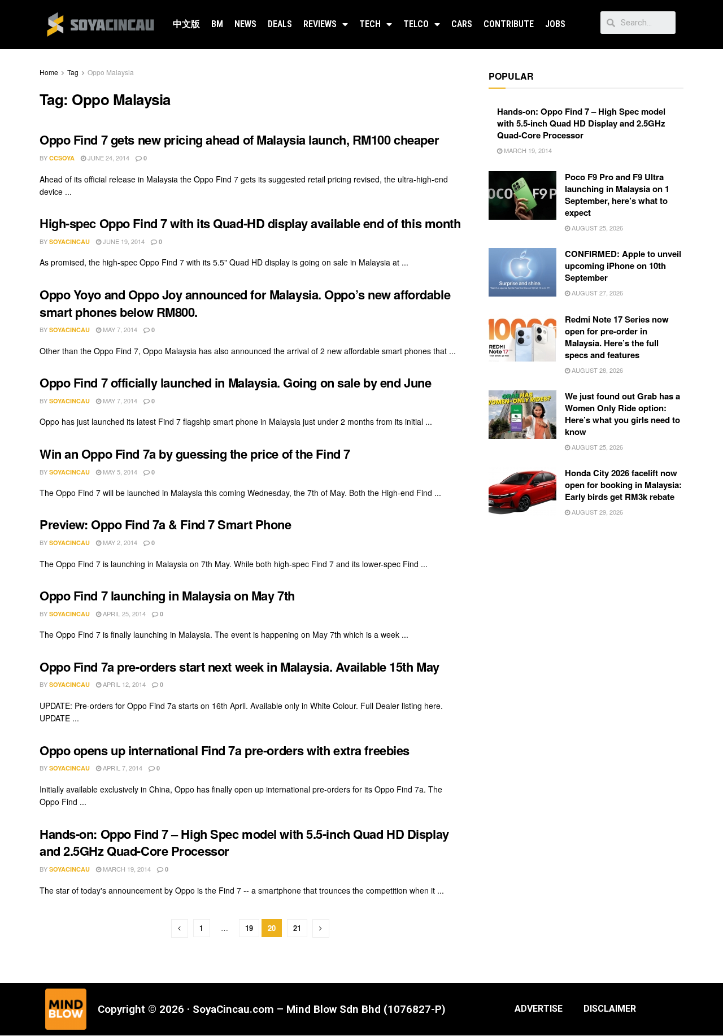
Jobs (555, 24)
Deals (280, 24)
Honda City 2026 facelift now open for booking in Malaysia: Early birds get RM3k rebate (623, 485)
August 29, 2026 (596, 511)
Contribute (509, 24)
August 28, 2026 (596, 370)
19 (249, 927)
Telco (416, 24)
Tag (73, 72)
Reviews (320, 24)
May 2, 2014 (119, 542)
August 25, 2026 (596, 227)
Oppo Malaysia (111, 72)
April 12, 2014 (123, 684)
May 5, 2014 (119, 471)
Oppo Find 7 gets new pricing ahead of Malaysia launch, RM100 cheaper (239, 139)
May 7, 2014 (119, 329)
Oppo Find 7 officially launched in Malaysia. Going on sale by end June (235, 382)
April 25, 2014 (123, 613)
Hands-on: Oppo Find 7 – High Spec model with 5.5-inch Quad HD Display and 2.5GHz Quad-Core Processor (244, 842)
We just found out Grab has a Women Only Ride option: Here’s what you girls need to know (622, 414)
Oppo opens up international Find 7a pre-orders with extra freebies (225, 750)
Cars (461, 24)
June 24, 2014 (107, 157)
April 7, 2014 (121, 767)
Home (49, 72)
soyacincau (69, 241)
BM (217, 24)
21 (297, 927)
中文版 (186, 24)
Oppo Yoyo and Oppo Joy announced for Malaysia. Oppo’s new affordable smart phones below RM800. (245, 303)
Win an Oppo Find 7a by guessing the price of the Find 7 (195, 454)
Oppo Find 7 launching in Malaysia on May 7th (167, 595)
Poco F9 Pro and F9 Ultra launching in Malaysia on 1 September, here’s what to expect (617, 195)
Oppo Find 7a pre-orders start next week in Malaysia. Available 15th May (239, 667)
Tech (370, 24)
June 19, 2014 (123, 241)
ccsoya (62, 158)
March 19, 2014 (126, 868)
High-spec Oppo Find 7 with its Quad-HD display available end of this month (250, 223)
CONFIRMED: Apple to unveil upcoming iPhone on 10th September (623, 265)
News (245, 24)
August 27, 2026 (596, 292)
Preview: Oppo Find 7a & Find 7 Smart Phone (165, 524)
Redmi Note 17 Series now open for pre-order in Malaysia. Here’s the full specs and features (617, 337)
